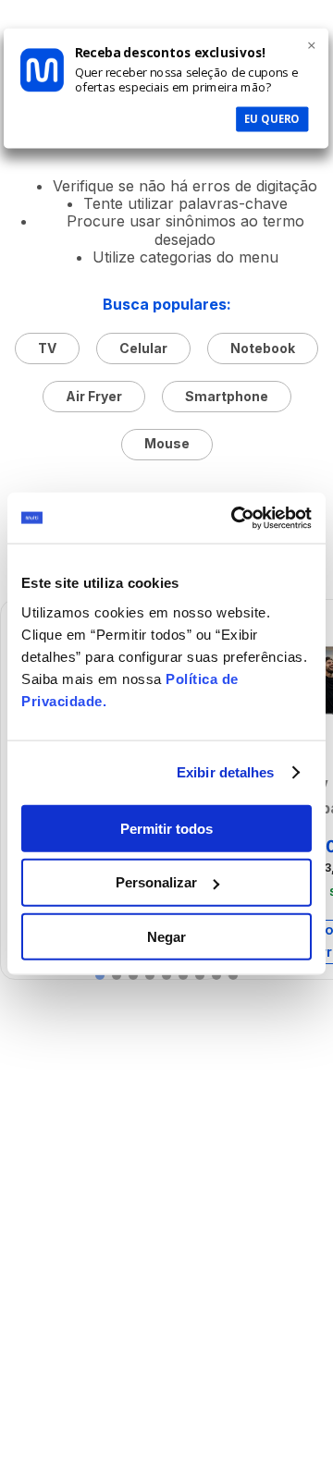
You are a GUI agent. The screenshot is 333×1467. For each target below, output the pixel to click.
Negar (166, 937)
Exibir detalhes (226, 772)
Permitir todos (166, 828)
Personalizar (156, 882)
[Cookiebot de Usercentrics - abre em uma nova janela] (235, 518)
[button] (100, 975)
